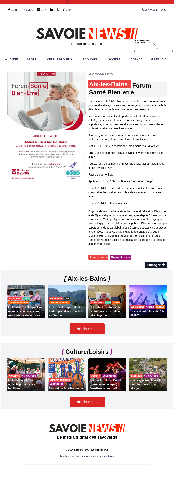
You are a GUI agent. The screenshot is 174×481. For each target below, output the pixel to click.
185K (14, 9)
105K (29, 9)
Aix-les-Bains (98, 257)
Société (114, 59)
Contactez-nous (154, 9)
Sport (31, 59)
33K (68, 9)
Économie (90, 59)
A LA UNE (11, 59)
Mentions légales (69, 455)
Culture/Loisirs (59, 59)
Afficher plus (87, 329)
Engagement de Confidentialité (97, 455)
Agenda (136, 59)
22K (43, 9)
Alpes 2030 (158, 59)
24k (56, 9)
